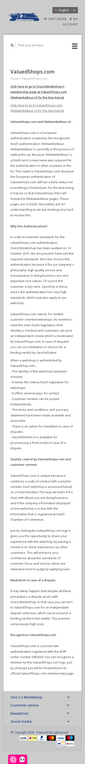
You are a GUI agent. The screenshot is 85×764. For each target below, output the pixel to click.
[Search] (12, 45)
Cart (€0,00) (57, 19)
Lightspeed (60, 732)
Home (14, 78)
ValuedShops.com (34, 78)
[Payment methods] (24, 738)
